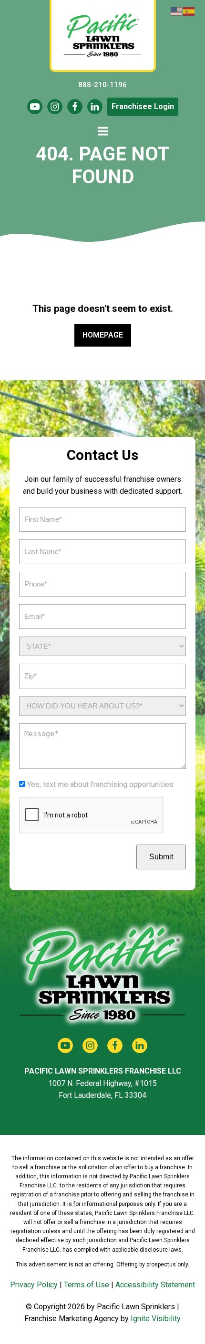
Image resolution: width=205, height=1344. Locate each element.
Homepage (102, 334)
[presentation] (91, 815)
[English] (177, 10)
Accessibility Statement (155, 1284)
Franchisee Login (143, 106)
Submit (161, 857)
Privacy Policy (34, 1284)
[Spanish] (189, 10)
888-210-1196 (102, 84)
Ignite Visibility (156, 1318)
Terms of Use (86, 1284)
